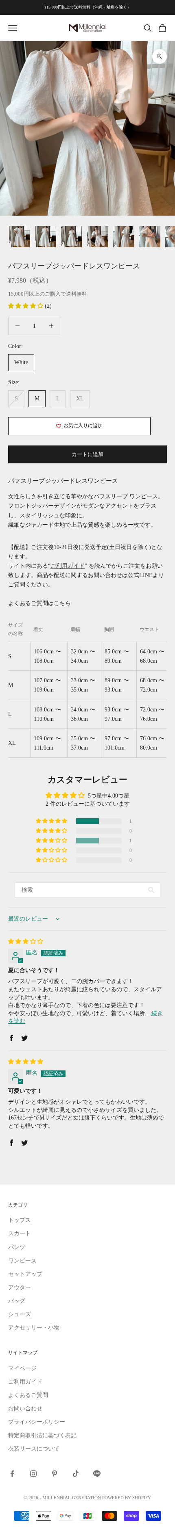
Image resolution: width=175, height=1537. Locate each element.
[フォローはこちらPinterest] (54, 1474)
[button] (26, 306)
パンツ (16, 1247)
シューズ (19, 1314)
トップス (19, 1220)
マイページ (22, 1368)
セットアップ (25, 1274)
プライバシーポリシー (36, 1422)
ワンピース (22, 1261)
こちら (62, 603)
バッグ (16, 1301)
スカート (19, 1233)
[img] (25, 941)
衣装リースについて (33, 1449)
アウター (19, 1287)
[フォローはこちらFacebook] (12, 1474)
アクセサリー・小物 (33, 1328)
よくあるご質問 (28, 1395)
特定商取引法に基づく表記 (42, 1435)
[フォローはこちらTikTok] (76, 1474)
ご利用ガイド (67, 566)
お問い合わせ (25, 1408)
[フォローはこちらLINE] (97, 1474)
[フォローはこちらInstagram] (33, 1474)
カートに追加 (87, 454)
